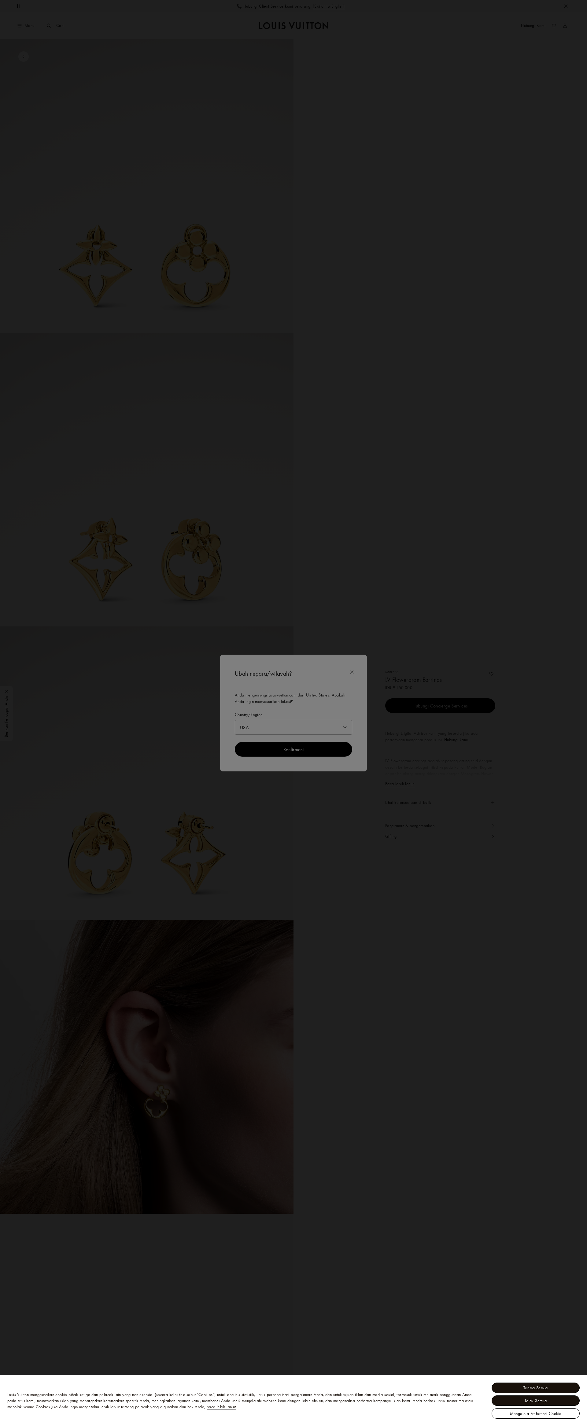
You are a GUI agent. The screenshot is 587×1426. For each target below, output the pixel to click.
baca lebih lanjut (221, 1406)
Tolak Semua (536, 1400)
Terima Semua (535, 1388)
